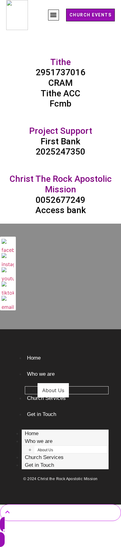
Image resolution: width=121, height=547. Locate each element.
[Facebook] (8, 245)
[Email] (8, 302)
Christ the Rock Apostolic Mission (67, 479)
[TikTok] (8, 288)
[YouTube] (8, 273)
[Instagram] (8, 259)
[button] (53, 15)
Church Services (46, 398)
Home (34, 358)
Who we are (41, 374)
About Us (53, 390)
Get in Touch (41, 414)
